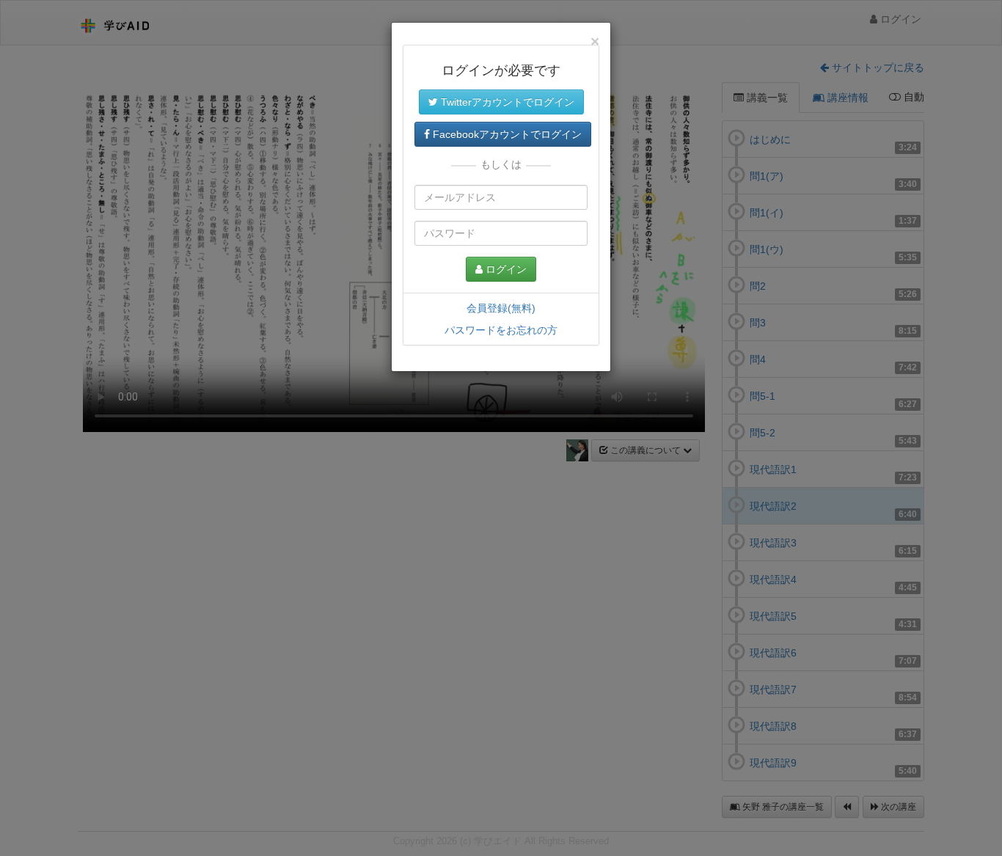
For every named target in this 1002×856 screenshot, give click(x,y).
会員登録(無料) (501, 308)
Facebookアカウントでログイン (506, 134)
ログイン (505, 269)
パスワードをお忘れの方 (501, 330)
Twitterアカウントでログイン (506, 102)
